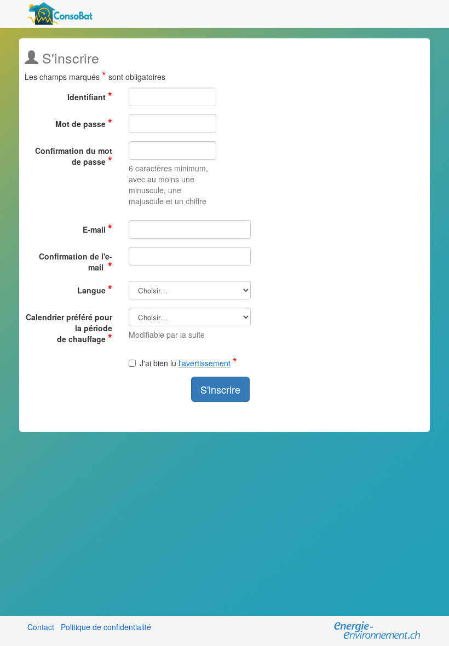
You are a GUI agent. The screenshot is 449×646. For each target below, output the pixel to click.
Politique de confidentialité (106, 626)
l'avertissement (205, 362)
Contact (40, 626)
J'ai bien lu (188, 362)
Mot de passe (83, 122)
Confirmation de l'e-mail (75, 262)
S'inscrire (220, 389)
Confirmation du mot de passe (73, 156)
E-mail (97, 228)
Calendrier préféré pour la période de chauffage (69, 328)
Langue (94, 288)
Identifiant (89, 95)
